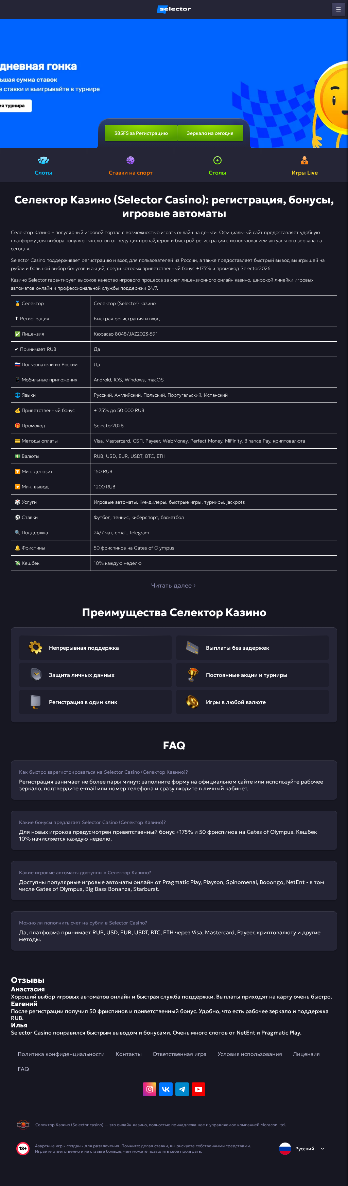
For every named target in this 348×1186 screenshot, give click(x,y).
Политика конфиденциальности (61, 1053)
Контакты (129, 1053)
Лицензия (306, 1053)
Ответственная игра (180, 1053)
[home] (174, 9)
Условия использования (250, 1053)
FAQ (23, 1068)
